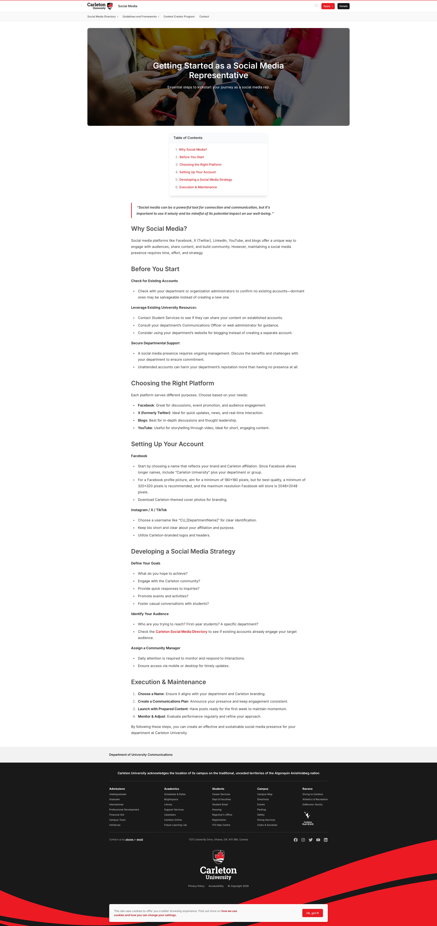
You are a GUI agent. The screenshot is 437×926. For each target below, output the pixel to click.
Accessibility (216, 885)
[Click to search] (316, 6)
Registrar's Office (222, 814)
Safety (261, 814)
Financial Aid (116, 814)
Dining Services (266, 819)
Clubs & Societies (267, 824)
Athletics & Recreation (315, 799)
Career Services (221, 794)
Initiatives (115, 824)
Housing (217, 809)
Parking (261, 809)
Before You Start (192, 157)
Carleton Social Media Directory (181, 632)
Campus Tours (117, 819)
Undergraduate (117, 794)
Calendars (170, 814)
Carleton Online (173, 819)
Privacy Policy (196, 885)
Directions (263, 799)
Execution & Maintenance (198, 187)
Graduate (114, 799)
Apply (326, 6)
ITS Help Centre (221, 824)
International (116, 804)
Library (168, 804)
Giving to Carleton (312, 794)
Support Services (174, 809)
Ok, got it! (312, 913)
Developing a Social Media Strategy (205, 179)
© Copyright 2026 (238, 885)
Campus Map (264, 794)
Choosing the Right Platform (200, 164)
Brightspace (171, 799)
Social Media (127, 6)
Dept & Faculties (221, 799)
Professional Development (124, 809)
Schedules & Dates (175, 794)
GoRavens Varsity (312, 804)
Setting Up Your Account (197, 172)
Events (261, 804)
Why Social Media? (193, 149)
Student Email (220, 804)
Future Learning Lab (175, 824)
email (140, 839)
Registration (219, 819)
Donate (344, 6)
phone (130, 839)
